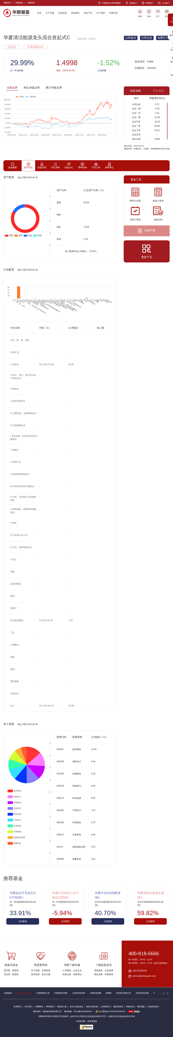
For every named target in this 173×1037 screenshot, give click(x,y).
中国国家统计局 (42, 993)
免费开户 (162, 37)
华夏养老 (113, 13)
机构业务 (67, 974)
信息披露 (62, 13)
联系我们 (17, 1006)
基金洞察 (98, 974)
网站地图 (141, 1006)
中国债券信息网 (60, 993)
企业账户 (166, 3)
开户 (158, 16)
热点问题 (46, 974)
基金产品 (88, 13)
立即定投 (146, 37)
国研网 (108, 993)
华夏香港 (19, 3)
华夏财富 (31, 3)
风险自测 (130, 1006)
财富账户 (149, 3)
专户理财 (100, 13)
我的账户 (133, 3)
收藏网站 (39, 1006)
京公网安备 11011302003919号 (112, 1011)
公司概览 (67, 970)
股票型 (15, 974)
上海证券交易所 (78, 993)
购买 (140, 16)
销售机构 (50, 1006)
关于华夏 (50, 13)
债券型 (15, 970)
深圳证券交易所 (142, 993)
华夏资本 (7, 3)
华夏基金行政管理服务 (111, 3)
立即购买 (130, 37)
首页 (39, 13)
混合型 (7, 974)
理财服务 (75, 13)
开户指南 (35, 970)
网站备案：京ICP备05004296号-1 (78, 1011)
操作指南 (35, 974)
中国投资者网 (95, 993)
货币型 (7, 970)
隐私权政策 (118, 1006)
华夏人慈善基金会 (24, 993)
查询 (149, 16)
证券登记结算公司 (123, 993)
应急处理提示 (153, 1006)
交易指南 (46, 970)
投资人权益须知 (76, 1006)
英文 (167, 16)
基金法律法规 (92, 1006)
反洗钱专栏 (105, 1006)
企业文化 (77, 970)
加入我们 (28, 1006)
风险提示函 (61, 1006)
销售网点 (77, 974)
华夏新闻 (109, 974)
